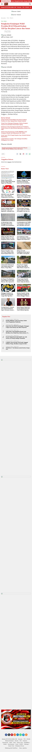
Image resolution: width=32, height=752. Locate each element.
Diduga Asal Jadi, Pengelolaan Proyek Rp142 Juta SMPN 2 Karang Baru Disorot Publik (23, 252)
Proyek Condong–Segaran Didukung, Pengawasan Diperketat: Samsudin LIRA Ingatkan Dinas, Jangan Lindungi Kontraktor (7, 210)
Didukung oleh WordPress (11, 748)
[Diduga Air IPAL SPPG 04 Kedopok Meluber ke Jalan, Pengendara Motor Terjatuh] (8, 231)
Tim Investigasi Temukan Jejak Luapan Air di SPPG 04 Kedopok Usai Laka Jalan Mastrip (24, 210)
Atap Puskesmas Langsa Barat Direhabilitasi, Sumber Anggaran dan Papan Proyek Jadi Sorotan (24, 238)
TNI (20, 740)
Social (16, 744)
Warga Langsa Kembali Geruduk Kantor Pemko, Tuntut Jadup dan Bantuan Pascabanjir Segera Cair (23, 280)
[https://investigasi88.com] (6, 4)
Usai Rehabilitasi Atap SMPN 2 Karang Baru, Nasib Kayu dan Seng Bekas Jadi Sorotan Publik (24, 224)
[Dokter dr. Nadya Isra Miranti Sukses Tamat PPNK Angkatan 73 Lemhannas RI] (24, 189)
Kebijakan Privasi (19, 746)
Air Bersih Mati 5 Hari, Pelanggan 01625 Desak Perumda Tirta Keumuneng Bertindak (7, 224)
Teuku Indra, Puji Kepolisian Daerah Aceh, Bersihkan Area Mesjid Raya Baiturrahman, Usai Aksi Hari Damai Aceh (17, 332)
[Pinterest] (12, 735)
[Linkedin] (17, 735)
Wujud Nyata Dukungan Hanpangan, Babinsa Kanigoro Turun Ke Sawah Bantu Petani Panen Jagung (14, 124)
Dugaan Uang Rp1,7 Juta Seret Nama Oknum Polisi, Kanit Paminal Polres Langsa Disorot (8, 252)
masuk (9, 162)
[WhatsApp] (20, 735)
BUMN (21, 744)
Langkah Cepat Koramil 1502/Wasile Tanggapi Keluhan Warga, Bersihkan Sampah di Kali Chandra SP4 (17, 343)
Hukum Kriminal (9, 740)
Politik (5, 744)
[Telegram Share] (26, 154)
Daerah (16, 740)
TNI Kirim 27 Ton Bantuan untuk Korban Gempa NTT (18, 348)
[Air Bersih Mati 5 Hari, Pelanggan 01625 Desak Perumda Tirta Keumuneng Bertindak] (8, 217)
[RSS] (26, 735)
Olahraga (26, 744)
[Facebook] (6, 735)
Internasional (11, 744)
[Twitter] (9, 735)
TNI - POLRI (3, 21)
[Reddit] (15, 735)
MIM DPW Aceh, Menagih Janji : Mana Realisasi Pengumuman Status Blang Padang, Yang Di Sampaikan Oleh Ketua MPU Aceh (8, 196)
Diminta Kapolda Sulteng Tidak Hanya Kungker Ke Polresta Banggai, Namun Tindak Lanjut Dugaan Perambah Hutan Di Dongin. (24, 295)
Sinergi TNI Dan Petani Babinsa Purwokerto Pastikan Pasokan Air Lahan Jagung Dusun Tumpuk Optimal (14, 120)
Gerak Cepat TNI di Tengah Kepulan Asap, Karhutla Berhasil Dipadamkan (15, 136)
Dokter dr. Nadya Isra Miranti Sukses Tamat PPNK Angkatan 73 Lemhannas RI (24, 196)
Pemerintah (5, 742)
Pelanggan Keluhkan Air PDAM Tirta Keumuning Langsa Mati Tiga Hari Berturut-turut (7, 295)
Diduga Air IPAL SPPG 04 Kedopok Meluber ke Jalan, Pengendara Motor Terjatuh (7, 238)
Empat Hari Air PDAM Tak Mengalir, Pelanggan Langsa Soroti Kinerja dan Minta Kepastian (17, 326)
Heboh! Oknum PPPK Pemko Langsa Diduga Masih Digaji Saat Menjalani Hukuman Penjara (8, 182)
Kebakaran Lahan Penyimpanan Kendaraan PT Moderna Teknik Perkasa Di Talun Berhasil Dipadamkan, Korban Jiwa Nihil (15, 128)
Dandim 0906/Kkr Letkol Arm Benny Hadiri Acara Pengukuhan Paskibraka (16, 321)
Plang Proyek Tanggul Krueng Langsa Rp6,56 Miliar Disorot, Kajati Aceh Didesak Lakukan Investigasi (23, 266)
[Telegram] (23, 735)
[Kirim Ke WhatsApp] (30, 154)
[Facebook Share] (17, 154)
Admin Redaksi (7, 31)
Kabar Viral (20, 742)
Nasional (25, 740)
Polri (14, 742)
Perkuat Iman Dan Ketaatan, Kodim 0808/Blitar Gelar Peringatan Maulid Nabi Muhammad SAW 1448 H (14, 132)
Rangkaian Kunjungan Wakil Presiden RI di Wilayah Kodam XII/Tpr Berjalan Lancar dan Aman (14, 148)
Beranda (20, 739)
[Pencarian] (30, 4)
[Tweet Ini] (20, 154)
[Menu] (2, 4)
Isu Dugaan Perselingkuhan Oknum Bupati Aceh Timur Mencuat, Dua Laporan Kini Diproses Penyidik (8, 280)
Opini (10, 742)
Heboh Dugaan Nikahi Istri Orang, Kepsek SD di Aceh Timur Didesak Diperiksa (23, 309)
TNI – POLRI (27, 739)
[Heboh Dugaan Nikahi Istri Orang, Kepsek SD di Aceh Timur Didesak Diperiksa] (24, 302)
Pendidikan (26, 742)
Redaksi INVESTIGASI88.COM (9, 739)
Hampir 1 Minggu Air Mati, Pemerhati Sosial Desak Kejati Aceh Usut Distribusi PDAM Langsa (23, 182)
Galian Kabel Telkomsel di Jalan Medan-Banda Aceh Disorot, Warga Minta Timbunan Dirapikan (7, 266)
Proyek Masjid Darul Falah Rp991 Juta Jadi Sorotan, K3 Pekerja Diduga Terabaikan (16, 337)
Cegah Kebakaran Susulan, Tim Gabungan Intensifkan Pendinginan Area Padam (14, 139)
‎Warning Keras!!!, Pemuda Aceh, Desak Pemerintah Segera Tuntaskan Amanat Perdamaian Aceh (7, 309)
